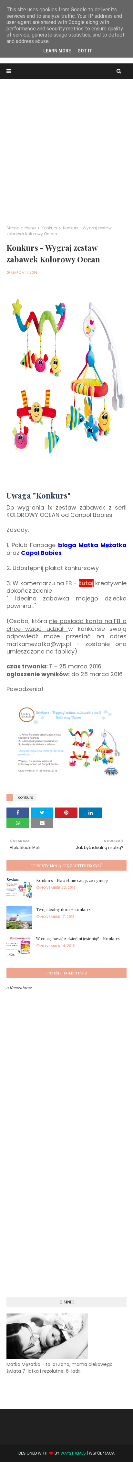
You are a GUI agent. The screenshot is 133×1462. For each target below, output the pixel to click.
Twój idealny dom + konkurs (63, 909)
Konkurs (49, 228)
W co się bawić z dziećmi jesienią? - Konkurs (78, 938)
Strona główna (21, 228)
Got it (84, 50)
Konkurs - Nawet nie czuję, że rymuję (72, 880)
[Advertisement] (66, 148)
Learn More (57, 50)
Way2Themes (73, 1453)
